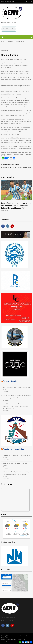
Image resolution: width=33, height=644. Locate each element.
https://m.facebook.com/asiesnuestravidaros (26, 1)
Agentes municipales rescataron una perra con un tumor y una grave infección (17, 397)
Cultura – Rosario (10, 381)
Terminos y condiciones (8, 617)
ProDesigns (4, 641)
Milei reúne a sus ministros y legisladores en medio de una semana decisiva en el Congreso (17, 205)
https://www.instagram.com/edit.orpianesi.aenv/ (28, 1)
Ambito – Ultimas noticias (13, 449)
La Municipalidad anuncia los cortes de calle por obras (16, 388)
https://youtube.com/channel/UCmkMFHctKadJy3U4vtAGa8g (31, 1)
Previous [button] (2, 198)
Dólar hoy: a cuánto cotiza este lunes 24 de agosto (15, 465)
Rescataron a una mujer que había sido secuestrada (16, 167)
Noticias (11, 51)
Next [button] (30, 198)
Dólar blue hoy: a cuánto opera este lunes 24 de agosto (16, 456)
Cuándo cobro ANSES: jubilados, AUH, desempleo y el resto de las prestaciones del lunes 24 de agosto (17, 474)
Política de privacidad (7, 620)
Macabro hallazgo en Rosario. (10, 164)
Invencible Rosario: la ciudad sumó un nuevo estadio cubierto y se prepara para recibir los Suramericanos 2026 (15, 406)
